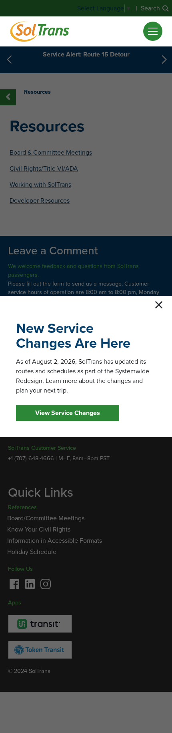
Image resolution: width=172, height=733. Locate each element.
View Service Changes (67, 413)
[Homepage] (40, 31)
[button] (152, 31)
